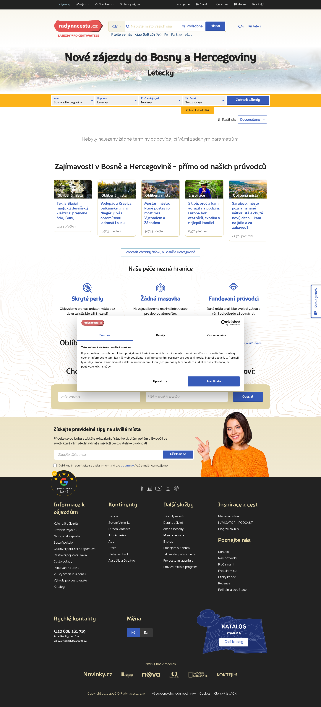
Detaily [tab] (160, 335)
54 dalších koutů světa (246, 343)
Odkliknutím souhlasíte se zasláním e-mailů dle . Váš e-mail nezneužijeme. (113, 465)
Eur (146, 632)
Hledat (215, 26)
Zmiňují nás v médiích (160, 664)
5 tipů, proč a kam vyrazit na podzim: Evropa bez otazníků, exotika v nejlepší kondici (204, 213)
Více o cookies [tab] (216, 335)
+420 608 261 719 (148, 34)
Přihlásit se (178, 454)
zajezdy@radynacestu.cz (70, 640)
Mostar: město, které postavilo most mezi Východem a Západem (157, 213)
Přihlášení (255, 26)
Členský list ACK (225, 693)
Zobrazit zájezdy (248, 100)
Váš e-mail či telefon (161, 392)
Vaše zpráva (68, 392)
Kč (133, 632)
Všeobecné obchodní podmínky (174, 693)
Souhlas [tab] (104, 335)
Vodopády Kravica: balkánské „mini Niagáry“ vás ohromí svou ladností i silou (116, 213)
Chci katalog (234, 642)
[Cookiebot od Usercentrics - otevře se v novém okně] (223, 323)
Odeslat (247, 396)
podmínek (127, 465)
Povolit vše (214, 381)
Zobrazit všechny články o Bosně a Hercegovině (160, 252)
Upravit (158, 381)
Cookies (205, 693)
